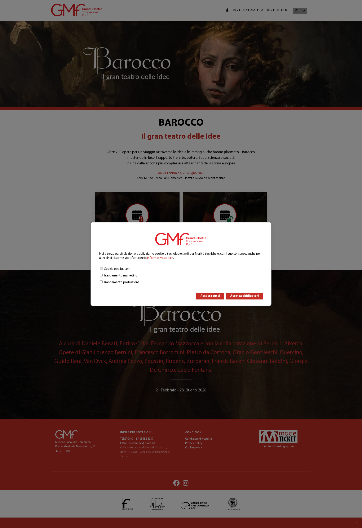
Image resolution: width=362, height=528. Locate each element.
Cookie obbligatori (116, 268)
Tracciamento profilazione (122, 282)
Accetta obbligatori (244, 295)
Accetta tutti (210, 295)
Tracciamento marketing (120, 275)
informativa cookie (160, 257)
